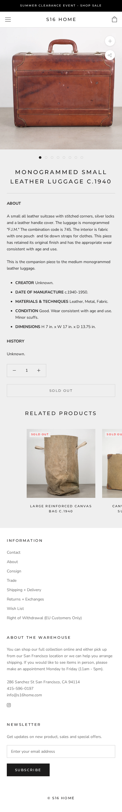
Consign (14, 571)
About (12, 561)
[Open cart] (114, 19)
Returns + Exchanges (25, 599)
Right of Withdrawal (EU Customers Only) (44, 618)
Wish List (15, 608)
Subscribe (28, 770)
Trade (11, 580)
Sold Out (61, 390)
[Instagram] (9, 704)
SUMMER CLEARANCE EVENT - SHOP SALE (61, 5)
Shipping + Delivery (24, 590)
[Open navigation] (8, 19)
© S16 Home (61, 798)
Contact (13, 552)
